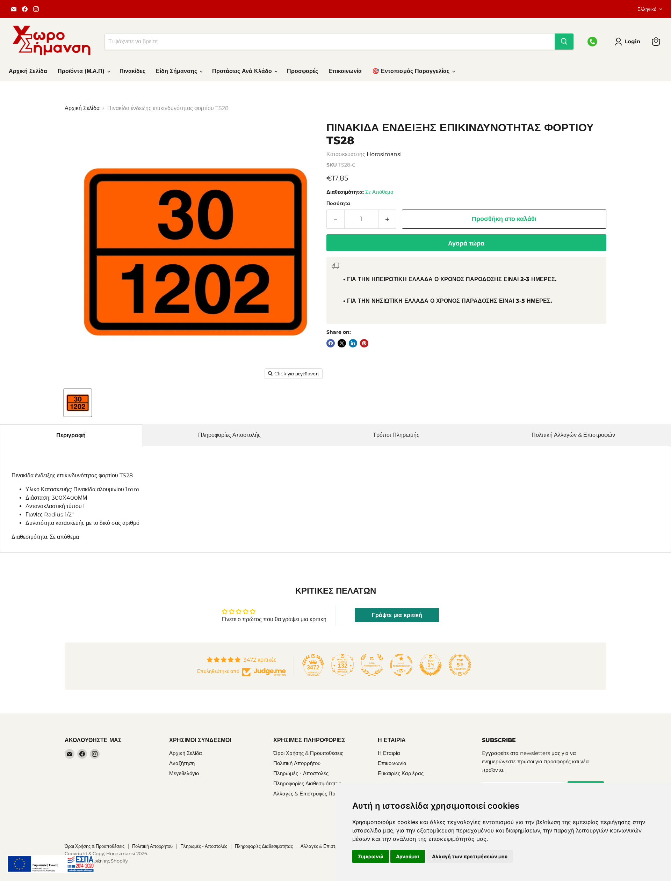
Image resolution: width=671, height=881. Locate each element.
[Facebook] (25, 9)
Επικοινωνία (345, 71)
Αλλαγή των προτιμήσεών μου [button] (469, 856)
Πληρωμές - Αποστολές (301, 773)
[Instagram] (36, 9)
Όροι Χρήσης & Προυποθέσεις (308, 753)
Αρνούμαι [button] (407, 856)
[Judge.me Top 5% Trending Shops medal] (460, 665)
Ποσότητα (338, 203)
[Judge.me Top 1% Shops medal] (430, 665)
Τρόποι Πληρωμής (396, 435)
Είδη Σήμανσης (177, 71)
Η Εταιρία (389, 753)
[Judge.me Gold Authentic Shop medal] (372, 665)
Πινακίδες (132, 71)
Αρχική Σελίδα (28, 71)
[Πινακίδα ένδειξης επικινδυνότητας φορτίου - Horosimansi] (78, 403)
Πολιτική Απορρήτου (296, 763)
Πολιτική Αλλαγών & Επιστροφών (573, 435)
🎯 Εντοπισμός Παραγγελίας (411, 71)
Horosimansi (384, 154)
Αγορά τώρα (466, 243)
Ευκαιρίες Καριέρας (401, 773)
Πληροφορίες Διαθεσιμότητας (307, 783)
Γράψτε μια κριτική (397, 615)
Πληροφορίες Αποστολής (229, 435)
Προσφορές (302, 71)
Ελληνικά (647, 9)
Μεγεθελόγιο (184, 773)
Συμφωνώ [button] (370, 856)
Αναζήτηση (182, 763)
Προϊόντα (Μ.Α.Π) (82, 71)
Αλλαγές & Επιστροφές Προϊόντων (313, 793)
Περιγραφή (71, 435)
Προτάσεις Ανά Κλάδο (243, 71)
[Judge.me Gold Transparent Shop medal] (401, 665)
